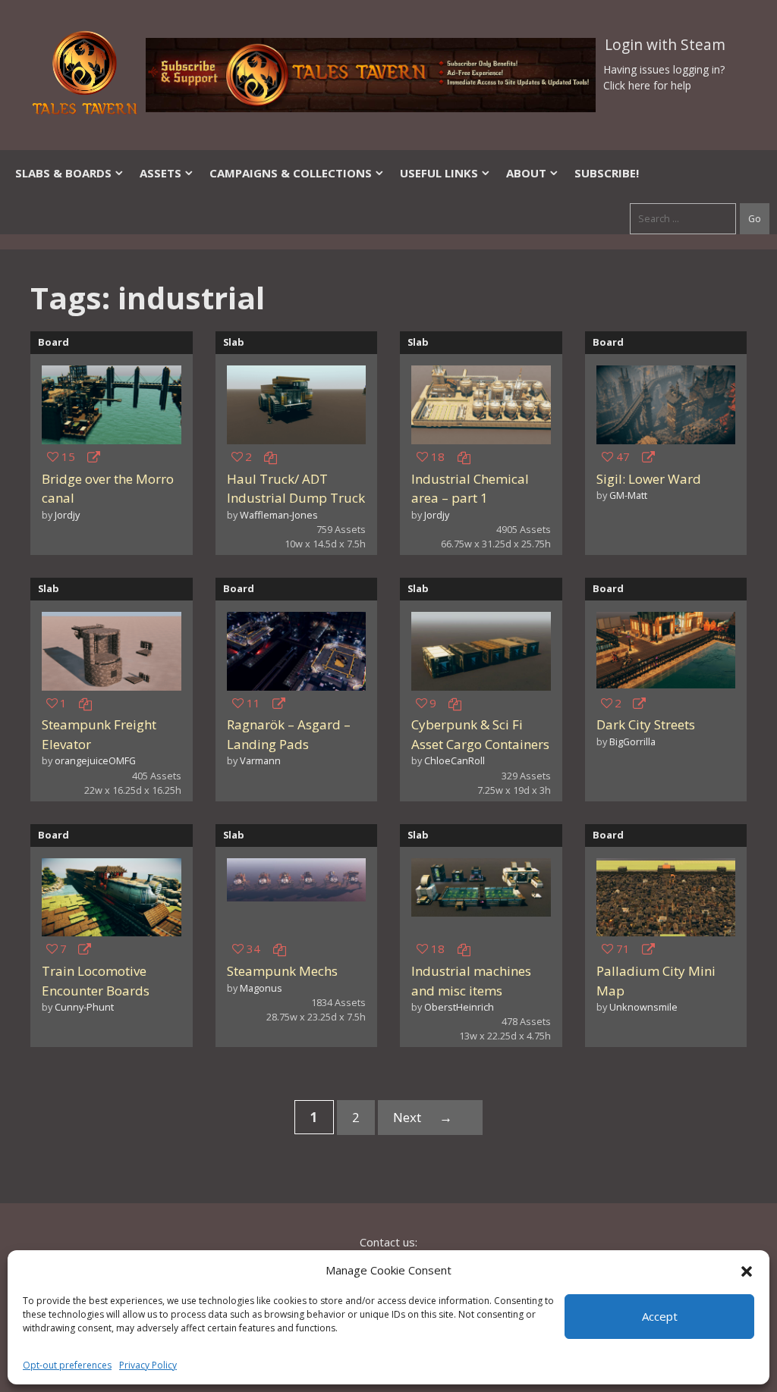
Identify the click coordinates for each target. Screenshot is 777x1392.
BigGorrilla (632, 741)
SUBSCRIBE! (606, 172)
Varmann (260, 760)
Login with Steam (665, 45)
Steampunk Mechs (282, 971)
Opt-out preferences (67, 1365)
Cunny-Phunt (84, 1007)
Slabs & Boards (63, 172)
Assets (160, 172)
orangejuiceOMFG (95, 760)
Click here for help (647, 85)
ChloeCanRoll (454, 760)
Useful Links (439, 172)
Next (422, 1117)
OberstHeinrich (459, 1007)
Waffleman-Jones (279, 515)
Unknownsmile (643, 1007)
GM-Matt (628, 495)
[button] (746, 1270)
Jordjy (67, 515)
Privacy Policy (148, 1365)
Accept (660, 1316)
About (526, 172)
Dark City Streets (645, 724)
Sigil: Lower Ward (648, 479)
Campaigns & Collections (290, 172)
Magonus (261, 988)
